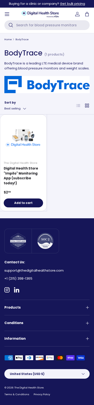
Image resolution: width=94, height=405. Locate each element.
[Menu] (7, 14)
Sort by (10, 103)
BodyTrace (22, 39)
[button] (87, 14)
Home (8, 39)
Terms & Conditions (16, 394)
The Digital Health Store (29, 387)
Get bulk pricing (72, 3)
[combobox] (47, 25)
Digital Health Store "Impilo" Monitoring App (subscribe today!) (21, 175)
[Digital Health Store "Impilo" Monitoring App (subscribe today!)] (23, 137)
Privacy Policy (42, 394)
